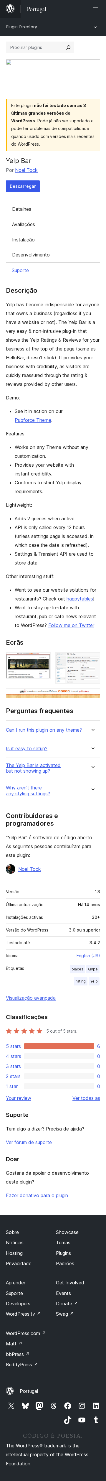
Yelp (94, 981)
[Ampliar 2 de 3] (92, 660)
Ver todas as (86, 1098)
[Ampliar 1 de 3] (43, 660)
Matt (14, 1344)
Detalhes (21, 209)
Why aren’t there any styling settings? (28, 790)
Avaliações (23, 224)
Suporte (20, 270)
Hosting (14, 1253)
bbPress (18, 1354)
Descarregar (23, 186)
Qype (93, 969)
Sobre (12, 1232)
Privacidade (19, 1263)
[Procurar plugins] (68, 47)
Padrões (65, 1263)
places (77, 969)
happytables (80, 599)
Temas (63, 1242)
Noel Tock (26, 170)
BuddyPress (22, 1365)
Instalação (23, 240)
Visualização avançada (31, 998)
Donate (67, 1303)
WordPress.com (26, 1333)
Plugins (63, 1253)
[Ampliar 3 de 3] (92, 696)
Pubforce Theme (33, 420)
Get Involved (70, 1283)
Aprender (15, 1283)
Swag (65, 1314)
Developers (18, 1303)
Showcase (67, 1232)
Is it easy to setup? (26, 748)
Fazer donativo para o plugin (37, 1195)
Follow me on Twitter (71, 625)
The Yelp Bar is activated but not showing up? (33, 768)
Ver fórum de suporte (29, 1142)
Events (63, 1293)
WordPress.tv (23, 1314)
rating (81, 981)
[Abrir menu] (96, 9)
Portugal (29, 1391)
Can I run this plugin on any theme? (44, 730)
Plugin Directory (21, 26)
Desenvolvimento (31, 255)
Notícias (15, 1242)
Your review (18, 1098)
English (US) (88, 955)
